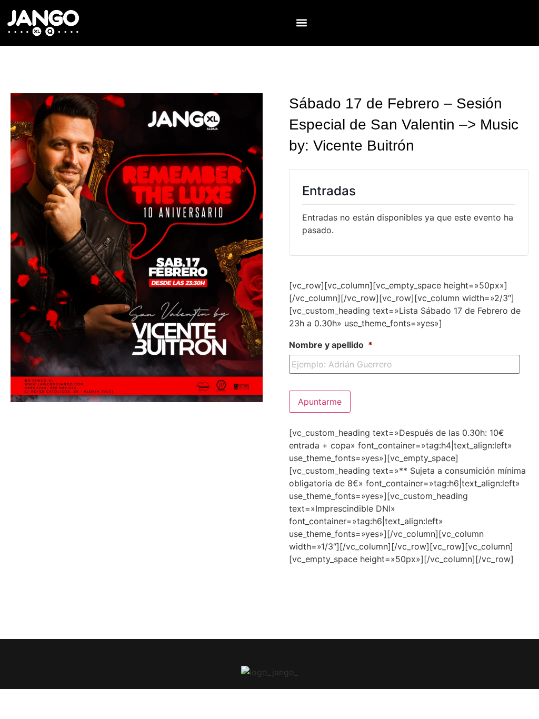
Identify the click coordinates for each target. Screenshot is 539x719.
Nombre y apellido (331, 344)
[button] (302, 23)
